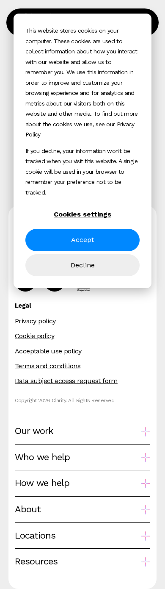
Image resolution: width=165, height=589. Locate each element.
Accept (82, 240)
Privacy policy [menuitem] (35, 321)
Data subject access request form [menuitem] (66, 381)
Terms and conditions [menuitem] (47, 366)
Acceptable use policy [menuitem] (48, 351)
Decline (83, 265)
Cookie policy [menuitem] (34, 336)
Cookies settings (82, 214)
